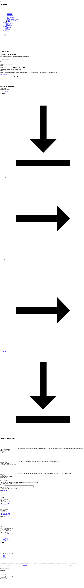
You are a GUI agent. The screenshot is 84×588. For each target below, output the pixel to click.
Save (5, 578)
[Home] (2, 1)
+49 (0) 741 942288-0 (6, 503)
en (0, 47)
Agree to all (7, 568)
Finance (8, 16)
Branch (1, 63)
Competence (5, 22)
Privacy (4, 555)
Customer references (8, 27)
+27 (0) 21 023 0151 (6, 522)
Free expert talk (5, 538)
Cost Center (9, 14)
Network (6, 32)
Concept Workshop (8, 25)
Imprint (4, 556)
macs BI (8, 21)
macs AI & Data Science (11, 20)
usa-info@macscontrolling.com (6, 533)
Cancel (2, 578)
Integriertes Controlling (9, 23)
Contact (4, 557)
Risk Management (10, 17)
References (5, 26)
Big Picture (7, 9)
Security (4, 540)
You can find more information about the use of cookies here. (26, 576)
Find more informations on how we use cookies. (67, 563)
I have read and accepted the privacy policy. (10, 488)
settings (1, 566)
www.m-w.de (6, 91)
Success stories (7, 29)
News (6, 34)
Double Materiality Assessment (13, 19)
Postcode (2, 62)
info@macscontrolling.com (5, 504)
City (1, 61)
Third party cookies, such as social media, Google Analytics (12, 574)
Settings (2, 568)
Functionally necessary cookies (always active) (10, 572)
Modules (6, 12)
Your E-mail (6, 483)
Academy (4, 35)
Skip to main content (4, 0)
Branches (6, 28)
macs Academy (8, 33)
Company (4, 30)
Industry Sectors (8, 8)
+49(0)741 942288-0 (6, 513)
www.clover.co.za (3, 74)
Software (4, 6)
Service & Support (6, 539)
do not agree (25, 565)
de (0, 48)
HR (8, 18)
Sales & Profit (9, 13)
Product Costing (10, 15)
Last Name (2, 487)
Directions (4, 558)
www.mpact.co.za (3, 83)
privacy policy (4, 490)
